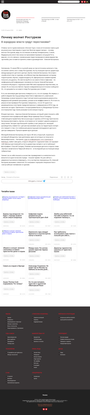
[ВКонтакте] (61, 177)
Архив (35, 378)
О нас (8, 372)
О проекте (10, 376)
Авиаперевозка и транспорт (14, 322)
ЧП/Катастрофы (38, 339)
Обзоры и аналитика (12, 324)
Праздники (36, 354)
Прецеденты (10, 341)
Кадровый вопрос (38, 322)
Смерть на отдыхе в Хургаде (13, 266)
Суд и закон (10, 333)
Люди (61, 352)
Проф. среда (36, 348)
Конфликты (10, 319)
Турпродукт (63, 333)
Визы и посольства (12, 326)
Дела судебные (11, 339)
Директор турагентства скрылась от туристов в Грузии (63, 249)
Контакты (9, 378)
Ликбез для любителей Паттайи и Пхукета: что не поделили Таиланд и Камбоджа (64, 215)
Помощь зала (10, 343)
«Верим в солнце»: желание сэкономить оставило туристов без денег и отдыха (14, 249)
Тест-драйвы (37, 361)
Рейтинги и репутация (67, 314)
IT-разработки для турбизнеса (14, 352)
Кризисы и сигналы (9, 172)
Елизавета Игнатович (10, 177)
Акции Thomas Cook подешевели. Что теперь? (12, 283)
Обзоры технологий (12, 354)
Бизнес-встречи (38, 357)
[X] (68, 177)
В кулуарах (36, 365)
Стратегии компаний (39, 317)
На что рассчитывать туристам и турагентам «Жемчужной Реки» (37, 283)
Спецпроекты (37, 372)
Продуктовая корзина (65, 343)
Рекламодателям (11, 380)
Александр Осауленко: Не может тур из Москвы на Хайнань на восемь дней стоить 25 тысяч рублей (38, 267)
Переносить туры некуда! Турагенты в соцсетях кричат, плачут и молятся (40, 233)
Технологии (10, 348)
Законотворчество (11, 337)
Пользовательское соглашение (45, 405)
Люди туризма (37, 359)
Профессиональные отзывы (67, 339)
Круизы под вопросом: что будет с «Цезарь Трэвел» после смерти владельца (13, 215)
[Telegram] (71, 177)
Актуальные (37, 376)
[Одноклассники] (65, 177)
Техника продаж (64, 337)
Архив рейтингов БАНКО (66, 319)
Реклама (45, 395)
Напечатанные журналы (13, 382)
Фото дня (36, 363)
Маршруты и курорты (65, 341)
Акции (35, 367)
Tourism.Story (37, 352)
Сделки (9, 317)
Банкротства (37, 337)
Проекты (36, 319)
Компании (62, 354)
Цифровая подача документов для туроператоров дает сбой (38, 215)
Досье (61, 348)
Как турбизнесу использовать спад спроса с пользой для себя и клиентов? (64, 233)
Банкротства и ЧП (38, 333)
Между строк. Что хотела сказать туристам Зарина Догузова (38, 249)
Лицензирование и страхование (15, 328)
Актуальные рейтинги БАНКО (67, 317)
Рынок (8, 314)
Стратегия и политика (40, 314)
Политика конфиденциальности (45, 404)
